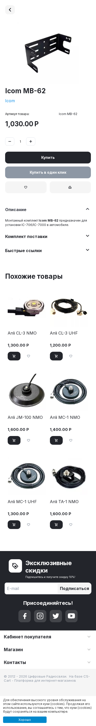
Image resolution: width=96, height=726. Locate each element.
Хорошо (24, 720)
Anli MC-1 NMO (65, 417)
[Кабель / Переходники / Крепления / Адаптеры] (10, 9)
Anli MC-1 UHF (22, 501)
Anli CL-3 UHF (64, 333)
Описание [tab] (15, 209)
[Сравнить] (70, 187)
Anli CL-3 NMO (22, 333)
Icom (10, 100)
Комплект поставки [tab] (26, 236)
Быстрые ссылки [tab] (23, 250)
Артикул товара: (17, 114)
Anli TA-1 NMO (64, 501)
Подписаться (74, 588)
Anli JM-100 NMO (25, 417)
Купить (48, 157)
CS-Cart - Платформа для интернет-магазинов (47, 678)
